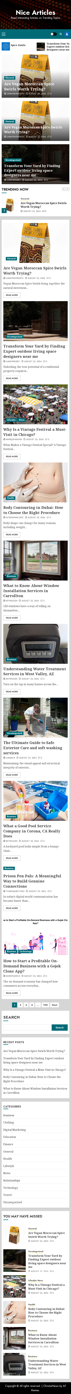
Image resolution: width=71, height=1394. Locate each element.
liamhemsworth (15, 94)
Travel (7, 1195)
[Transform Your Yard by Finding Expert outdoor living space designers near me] (10, 204)
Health (10, 498)
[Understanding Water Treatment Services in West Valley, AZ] (35, 644)
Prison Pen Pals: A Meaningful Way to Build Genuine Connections (32, 881)
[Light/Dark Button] (53, 34)
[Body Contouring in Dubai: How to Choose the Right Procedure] (35, 482)
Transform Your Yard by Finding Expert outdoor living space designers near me (32, 170)
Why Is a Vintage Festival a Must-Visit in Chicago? (34, 432)
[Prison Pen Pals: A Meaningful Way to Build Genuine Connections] (35, 868)
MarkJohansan (14, 439)
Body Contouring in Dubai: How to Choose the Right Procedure (33, 510)
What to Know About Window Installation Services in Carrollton (31, 590)
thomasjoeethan (15, 891)
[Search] (61, 34)
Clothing (8, 1122)
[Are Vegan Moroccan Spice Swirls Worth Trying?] (35, 243)
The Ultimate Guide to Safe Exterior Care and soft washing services (32, 747)
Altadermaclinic (15, 517)
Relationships (11, 1180)
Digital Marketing (14, 1130)
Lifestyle (11, 419)
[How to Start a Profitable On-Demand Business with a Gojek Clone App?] (35, 936)
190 (45, 1005)
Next (54, 1005)
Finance (8, 1144)
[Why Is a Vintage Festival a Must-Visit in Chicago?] (35, 404)
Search (11, 1017)
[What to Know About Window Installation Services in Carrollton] (35, 561)
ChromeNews (51, 1386)
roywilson (11, 601)
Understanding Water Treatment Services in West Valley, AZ (34, 671)
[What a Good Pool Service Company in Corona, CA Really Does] (35, 801)
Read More (12, 295)
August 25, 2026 (37, 94)
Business (11, 576)
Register (66, 34)
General (9, 77)
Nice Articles (35, 12)
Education (9, 1137)
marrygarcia (13, 976)
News (21, 419)
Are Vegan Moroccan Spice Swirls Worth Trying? (29, 86)
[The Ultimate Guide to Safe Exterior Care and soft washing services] (35, 718)
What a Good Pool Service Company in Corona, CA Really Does (31, 831)
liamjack (10, 758)
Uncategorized (12, 160)
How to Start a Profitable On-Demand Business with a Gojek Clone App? (32, 966)
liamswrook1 (14, 180)
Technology (25, 951)
